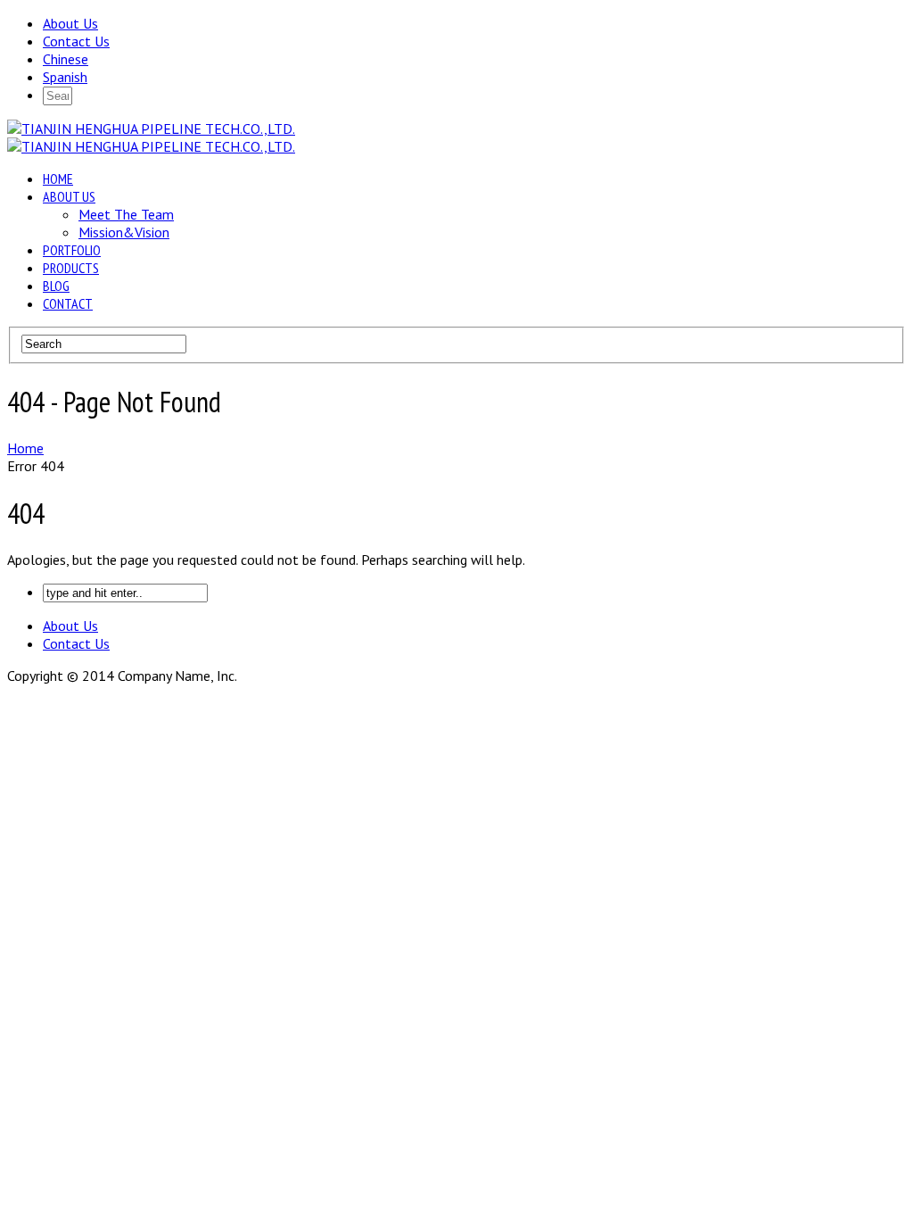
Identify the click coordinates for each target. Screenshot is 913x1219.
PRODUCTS (71, 268)
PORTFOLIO (72, 250)
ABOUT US (69, 196)
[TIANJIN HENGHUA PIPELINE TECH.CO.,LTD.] (151, 128)
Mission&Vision (123, 232)
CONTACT (68, 303)
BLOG (56, 285)
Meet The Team (126, 214)
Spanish (65, 77)
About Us (70, 23)
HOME (58, 178)
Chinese (65, 59)
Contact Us (76, 41)
